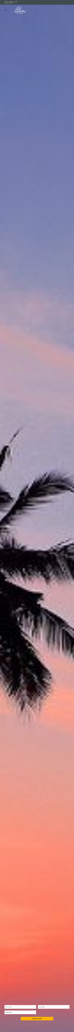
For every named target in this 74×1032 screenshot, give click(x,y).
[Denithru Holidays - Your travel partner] (20, 9)
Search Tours (37, 1018)
